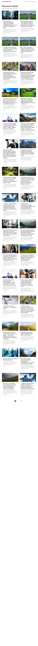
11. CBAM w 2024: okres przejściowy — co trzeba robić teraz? (10, 307)
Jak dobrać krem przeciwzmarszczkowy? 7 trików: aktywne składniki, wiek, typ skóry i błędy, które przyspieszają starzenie (28, 206)
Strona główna (33, 1)
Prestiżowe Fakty (6, 1)
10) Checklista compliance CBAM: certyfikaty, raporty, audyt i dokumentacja (27, 334)
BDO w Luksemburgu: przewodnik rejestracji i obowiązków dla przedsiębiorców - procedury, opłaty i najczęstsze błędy (27, 361)
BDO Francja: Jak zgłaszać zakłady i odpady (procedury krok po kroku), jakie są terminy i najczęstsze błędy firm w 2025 (28, 50)
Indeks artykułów (27, 1)
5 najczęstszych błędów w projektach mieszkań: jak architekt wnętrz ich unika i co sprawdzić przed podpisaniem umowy (27, 152)
